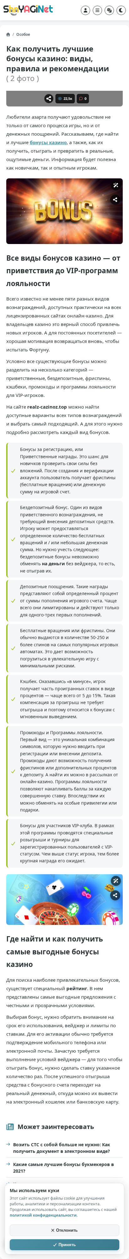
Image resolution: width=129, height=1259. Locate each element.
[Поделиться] (49, 98)
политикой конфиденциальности (43, 1215)
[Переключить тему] (121, 10)
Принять (67, 1244)
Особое (23, 34)
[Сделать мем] (116, 185)
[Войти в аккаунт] (85, 10)
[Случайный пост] (109, 10)
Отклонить (67, 1230)
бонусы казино (48, 142)
